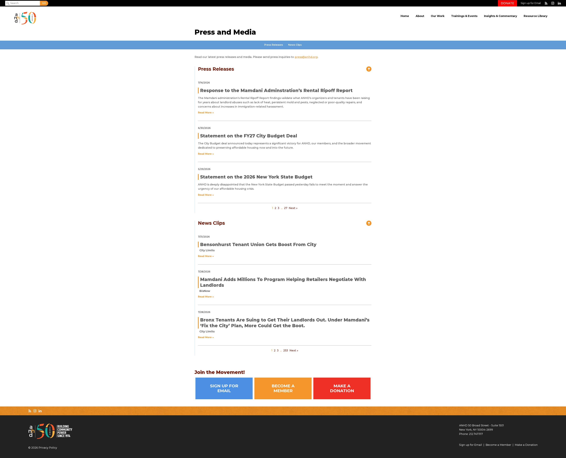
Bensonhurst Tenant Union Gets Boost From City (258, 244)
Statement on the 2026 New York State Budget (256, 177)
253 (285, 350)
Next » (293, 208)
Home (405, 16)
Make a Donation (342, 388)
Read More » (206, 112)
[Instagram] (552, 3)
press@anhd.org (306, 57)
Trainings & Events (464, 16)
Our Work (438, 16)
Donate (507, 3)
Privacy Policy (48, 447)
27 (285, 208)
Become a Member (283, 388)
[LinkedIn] (559, 3)
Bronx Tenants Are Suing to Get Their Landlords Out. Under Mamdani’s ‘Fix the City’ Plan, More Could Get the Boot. (285, 322)
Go (44, 3)
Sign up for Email (531, 3)
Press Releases (273, 45)
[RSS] (546, 3)
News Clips (295, 45)
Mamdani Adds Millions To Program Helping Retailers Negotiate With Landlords (283, 282)
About (420, 16)
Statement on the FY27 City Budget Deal (248, 136)
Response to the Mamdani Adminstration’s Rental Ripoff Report (276, 90)
